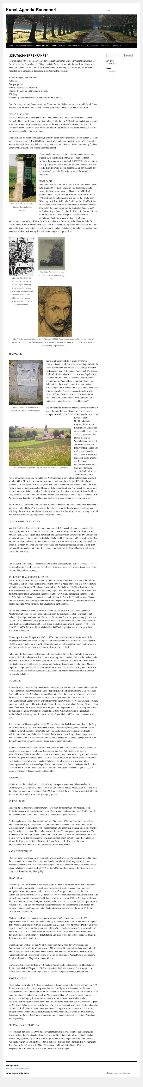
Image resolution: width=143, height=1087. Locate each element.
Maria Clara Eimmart (12, 1068)
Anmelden (112, 71)
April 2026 (112, 63)
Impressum (116, 45)
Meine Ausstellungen (24, 45)
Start (11, 45)
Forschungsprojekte (76, 45)
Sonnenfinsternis (24, 1068)
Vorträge (62, 45)
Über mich (105, 45)
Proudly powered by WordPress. (120, 1073)
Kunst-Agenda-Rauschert (31, 9)
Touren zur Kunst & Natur (45, 45)
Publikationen (92, 45)
